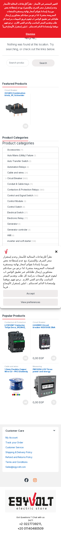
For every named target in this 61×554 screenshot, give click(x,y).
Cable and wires (15, 172)
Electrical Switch (15, 212)
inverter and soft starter (19, 241)
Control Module (15, 201)
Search (43, 63)
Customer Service (14, 447)
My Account (11, 437)
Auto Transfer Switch (17, 161)
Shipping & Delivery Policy (18, 452)
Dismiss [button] (30, 34)
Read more (25, 126)
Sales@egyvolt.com (15, 467)
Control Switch (14, 206)
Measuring (37, 366)
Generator (12, 223)
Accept (31, 293)
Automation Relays (16, 167)
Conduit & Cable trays (18, 184)
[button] (56, 251)
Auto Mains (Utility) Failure (20, 155)
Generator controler (17, 229)
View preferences (30, 302)
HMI (9, 235)
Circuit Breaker (11, 90)
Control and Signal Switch (20, 195)
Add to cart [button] (53, 402)
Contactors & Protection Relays (23, 189)
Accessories (13, 149)
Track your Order (14, 442)
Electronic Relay (15, 218)
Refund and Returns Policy (18, 457)
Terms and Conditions (16, 462)
